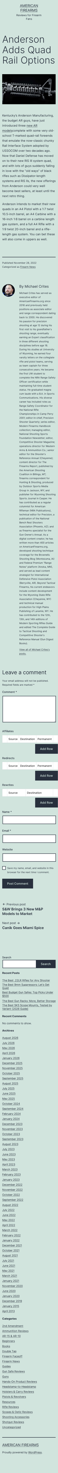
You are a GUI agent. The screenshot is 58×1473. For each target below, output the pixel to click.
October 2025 (11, 1073)
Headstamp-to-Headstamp (19, 1386)
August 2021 (10, 1255)
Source (13, 739)
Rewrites (8, 784)
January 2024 (11, 1118)
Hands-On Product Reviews (19, 1381)
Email (6, 830)
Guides (6, 1366)
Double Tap (9, 1351)
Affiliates (8, 731)
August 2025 (10, 1083)
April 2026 (8, 1053)
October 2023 (11, 1134)
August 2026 (10, 1037)
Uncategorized (11, 1427)
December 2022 (12, 1184)
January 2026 (11, 1058)
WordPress (35, 1452)
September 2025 (12, 1078)
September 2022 (12, 1199)
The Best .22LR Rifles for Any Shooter (26, 980)
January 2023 (11, 1179)
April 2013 (8, 1311)
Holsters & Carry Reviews (18, 1391)
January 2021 (10, 1280)
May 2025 (8, 1098)
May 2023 (8, 1159)
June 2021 (8, 1265)
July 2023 (8, 1149)
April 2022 (8, 1225)
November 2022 (12, 1189)
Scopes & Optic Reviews (17, 1411)
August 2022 (10, 1205)
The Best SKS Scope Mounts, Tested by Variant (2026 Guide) (27, 1007)
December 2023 (12, 1124)
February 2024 (11, 1113)
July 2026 (8, 1043)
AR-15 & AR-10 (11, 1336)
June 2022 (9, 1215)
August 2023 (10, 1144)
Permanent (45, 739)
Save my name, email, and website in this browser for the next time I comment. (30, 870)
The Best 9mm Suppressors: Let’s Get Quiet (25, 986)
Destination (27, 739)
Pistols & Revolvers (14, 1396)
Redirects (8, 758)
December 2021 (12, 1245)
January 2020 (11, 1296)
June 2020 (9, 1291)
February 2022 (11, 1235)
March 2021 (9, 1275)
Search (6, 957)
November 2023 (12, 1129)
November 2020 (12, 1285)
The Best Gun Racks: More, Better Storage (29, 1000)
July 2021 (8, 1260)
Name (7, 811)
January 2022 (11, 1240)
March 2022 (10, 1230)
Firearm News (28, 266)
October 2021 (10, 1250)
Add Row (46, 749)
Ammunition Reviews (15, 1330)
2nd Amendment (12, 1325)
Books (6, 1346)
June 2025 (9, 1093)
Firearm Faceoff (12, 1356)
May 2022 (8, 1220)
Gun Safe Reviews (13, 1371)
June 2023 (9, 1154)
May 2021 (8, 1270)
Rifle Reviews (10, 1406)
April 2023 (8, 1164)
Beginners (8, 1341)
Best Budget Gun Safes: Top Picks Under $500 (27, 994)
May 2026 (8, 1048)
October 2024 (11, 1103)
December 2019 (12, 1301)
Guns (5, 1376)
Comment (9, 691)
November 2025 (12, 1068)
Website (7, 849)
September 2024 (12, 1108)
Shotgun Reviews (13, 1422)
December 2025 (12, 1063)
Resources (8, 1401)
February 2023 (11, 1174)
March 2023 (10, 1169)
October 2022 (11, 1194)
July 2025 (8, 1088)
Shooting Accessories (15, 1417)
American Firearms (20, 1445)
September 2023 (12, 1139)
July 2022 (8, 1210)
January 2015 (10, 1306)
